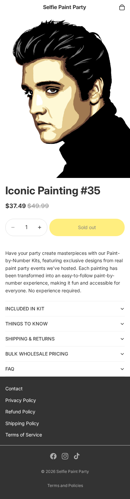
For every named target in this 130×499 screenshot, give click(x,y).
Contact (14, 388)
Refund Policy (20, 411)
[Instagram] (65, 456)
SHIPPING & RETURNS (30, 338)
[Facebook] (53, 456)
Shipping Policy (22, 423)
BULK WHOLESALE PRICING (36, 354)
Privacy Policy (20, 400)
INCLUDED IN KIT (24, 308)
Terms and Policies (65, 485)
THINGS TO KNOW (26, 323)
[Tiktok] (77, 456)
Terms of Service (23, 434)
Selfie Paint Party (72, 471)
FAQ (9, 369)
